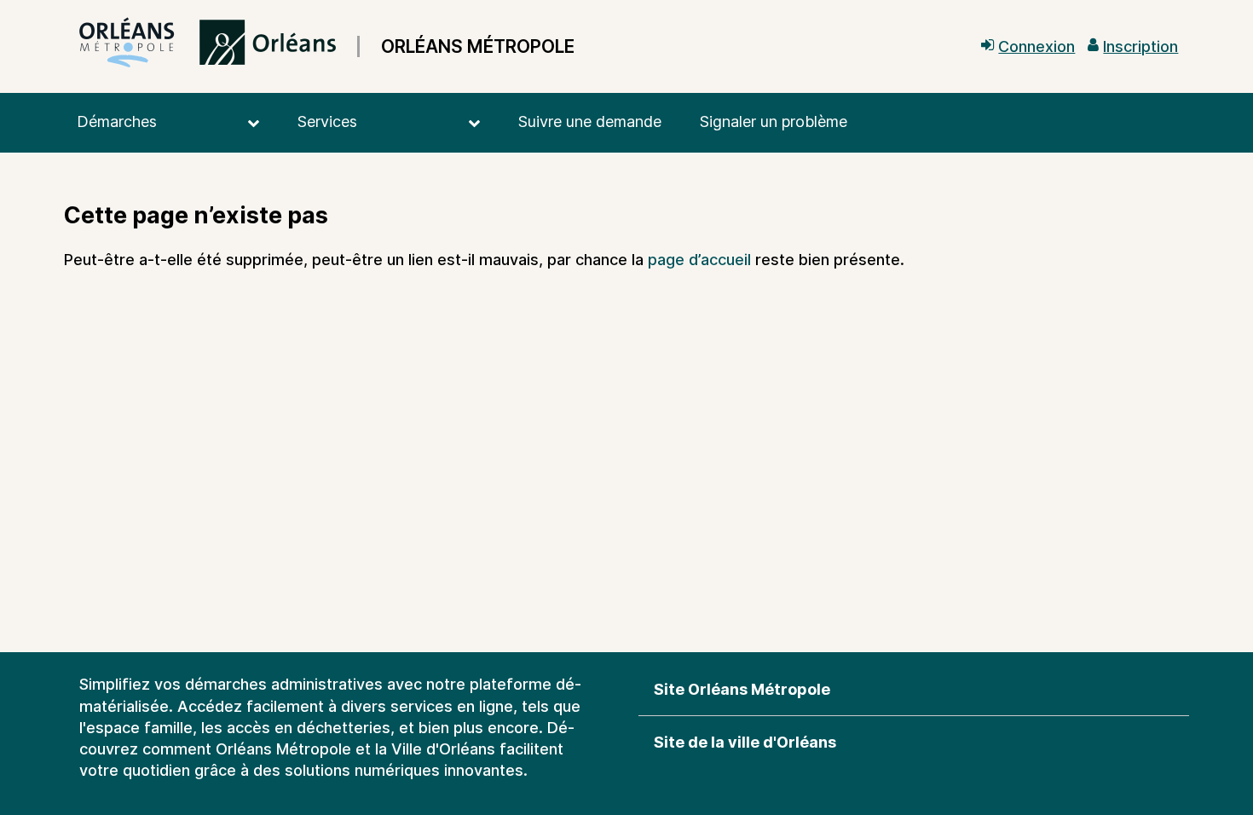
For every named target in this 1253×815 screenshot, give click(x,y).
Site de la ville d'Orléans (745, 742)
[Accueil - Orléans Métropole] (207, 46)
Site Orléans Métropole (742, 689)
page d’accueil (699, 260)
